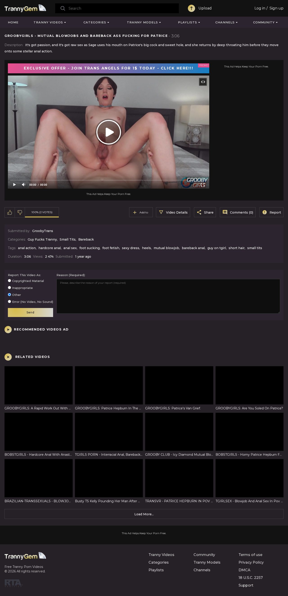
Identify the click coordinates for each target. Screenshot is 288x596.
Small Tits (68, 239)
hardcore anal (49, 248)
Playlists (187, 22)
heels (146, 248)
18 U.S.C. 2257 (250, 578)
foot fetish (110, 248)
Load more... (144, 514)
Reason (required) (70, 275)
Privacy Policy (251, 562)
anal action (27, 248)
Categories (94, 22)
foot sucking (89, 248)
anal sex (70, 248)
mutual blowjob (166, 248)
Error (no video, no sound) (32, 302)
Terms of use (250, 555)
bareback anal (193, 248)
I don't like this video (20, 212)
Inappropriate (22, 288)
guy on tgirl (216, 248)
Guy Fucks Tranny (42, 239)
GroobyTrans (42, 231)
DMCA (244, 570)
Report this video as (24, 275)
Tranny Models (142, 22)
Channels (225, 22)
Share (209, 212)
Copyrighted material (28, 281)
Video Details (177, 212)
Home (13, 22)
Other (16, 295)
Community (264, 22)
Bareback (86, 239)
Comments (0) (241, 212)
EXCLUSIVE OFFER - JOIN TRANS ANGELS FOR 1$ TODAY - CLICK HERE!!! (108, 68)
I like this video (10, 212)
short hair (237, 248)
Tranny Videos (48, 22)
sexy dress (130, 248)
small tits (254, 248)
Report (275, 212)
